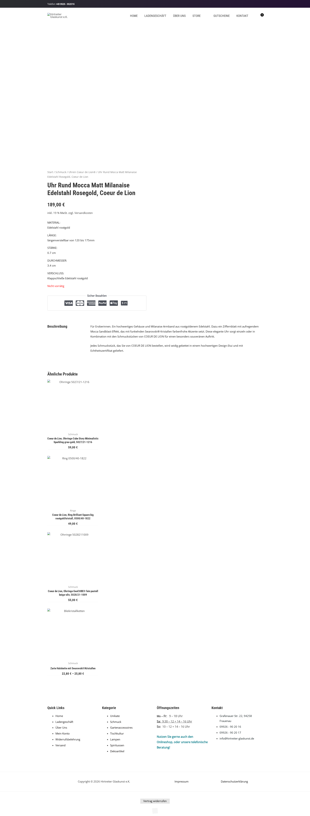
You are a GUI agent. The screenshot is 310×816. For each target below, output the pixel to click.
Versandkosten (83, 213)
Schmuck (60, 172)
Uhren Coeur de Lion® (82, 172)
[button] (202, 16)
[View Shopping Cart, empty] (260, 15)
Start (50, 172)
